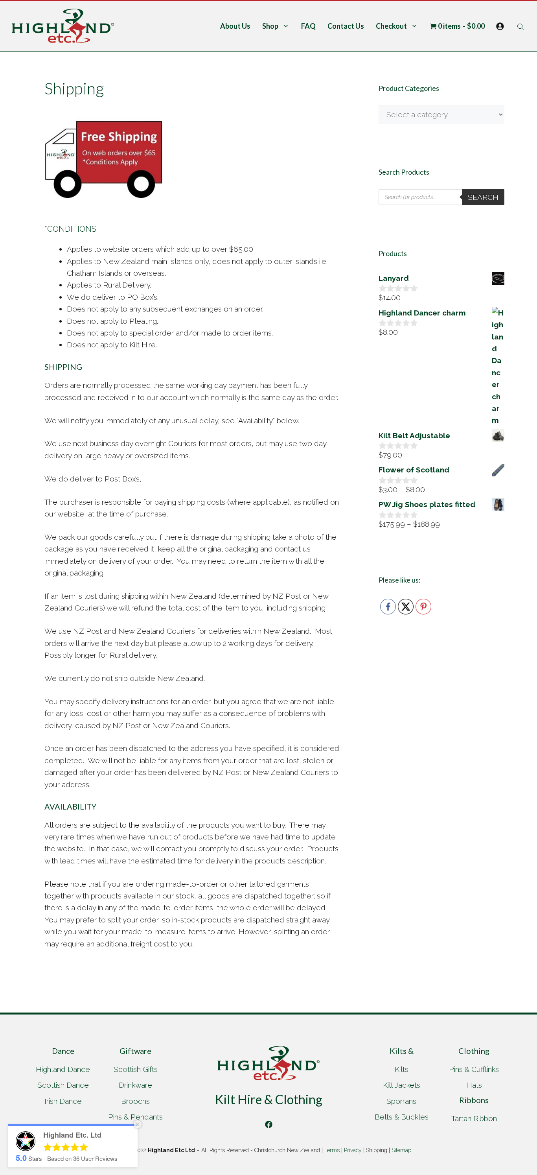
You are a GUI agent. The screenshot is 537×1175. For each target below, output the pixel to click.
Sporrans (401, 1101)
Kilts (401, 1069)
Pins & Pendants (135, 1116)
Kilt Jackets (401, 1085)
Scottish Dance (63, 1085)
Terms (332, 1150)
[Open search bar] (521, 26)
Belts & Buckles (401, 1116)
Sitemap (401, 1150)
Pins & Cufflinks (474, 1069)
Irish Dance (63, 1101)
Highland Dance (63, 1069)
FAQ (308, 26)
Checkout (391, 26)
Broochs (135, 1101)
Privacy (353, 1150)
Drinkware (135, 1085)
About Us (235, 26)
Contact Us (345, 26)
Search (483, 197)
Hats (474, 1085)
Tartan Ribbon (474, 1118)
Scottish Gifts (136, 1069)
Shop (270, 26)
